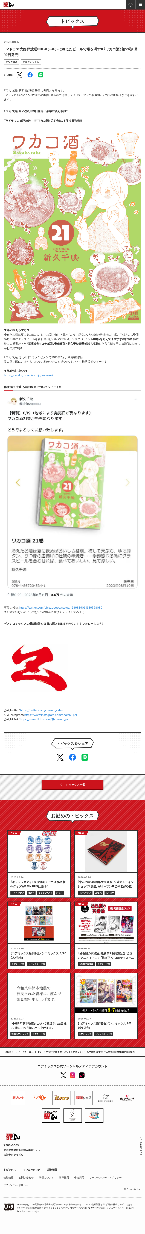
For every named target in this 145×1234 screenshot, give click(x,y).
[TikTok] (82, 1075)
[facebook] (30, 75)
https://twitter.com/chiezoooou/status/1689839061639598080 (60, 607)
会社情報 (8, 1177)
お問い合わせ (26, 1177)
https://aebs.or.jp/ (30, 1211)
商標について (46, 1177)
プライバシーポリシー (16, 1185)
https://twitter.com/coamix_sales (41, 710)
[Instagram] (72, 1075)
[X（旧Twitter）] (63, 1075)
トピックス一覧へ (24, 1052)
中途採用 (79, 1177)
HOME (7, 1052)
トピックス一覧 (75, 784)
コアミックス (32, 61)
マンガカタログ (31, 1169)
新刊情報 (52, 1169)
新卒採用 (64, 1177)
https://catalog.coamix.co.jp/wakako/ (28, 375)
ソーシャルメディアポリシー (105, 1177)
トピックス (10, 1169)
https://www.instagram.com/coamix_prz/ (51, 715)
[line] (40, 75)
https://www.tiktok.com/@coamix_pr (44, 719)
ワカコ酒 (12, 61)
